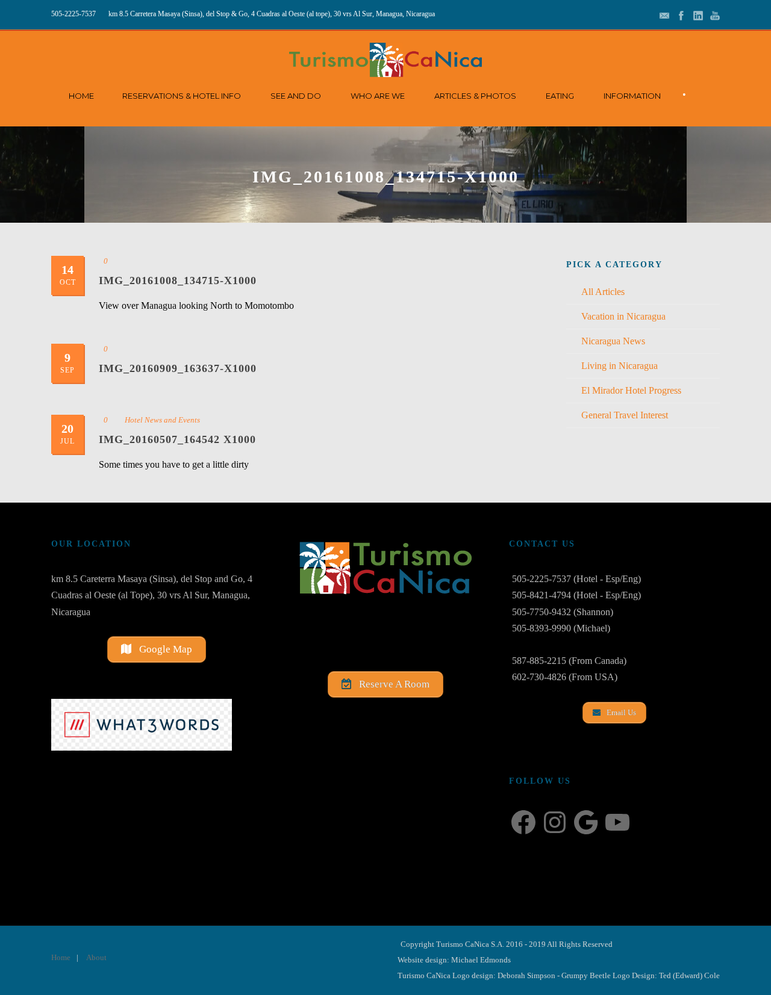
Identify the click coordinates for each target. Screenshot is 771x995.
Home (81, 96)
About (96, 957)
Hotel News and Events (162, 419)
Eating (560, 96)
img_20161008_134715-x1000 (178, 280)
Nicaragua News (613, 341)
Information (632, 96)
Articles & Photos (475, 96)
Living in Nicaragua (619, 366)
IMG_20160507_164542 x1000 (177, 439)
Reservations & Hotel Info (181, 96)
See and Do (295, 96)
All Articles (603, 292)
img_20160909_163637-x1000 (178, 368)
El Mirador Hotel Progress (631, 390)
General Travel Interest (624, 415)
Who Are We (378, 96)
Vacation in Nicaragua (623, 316)
